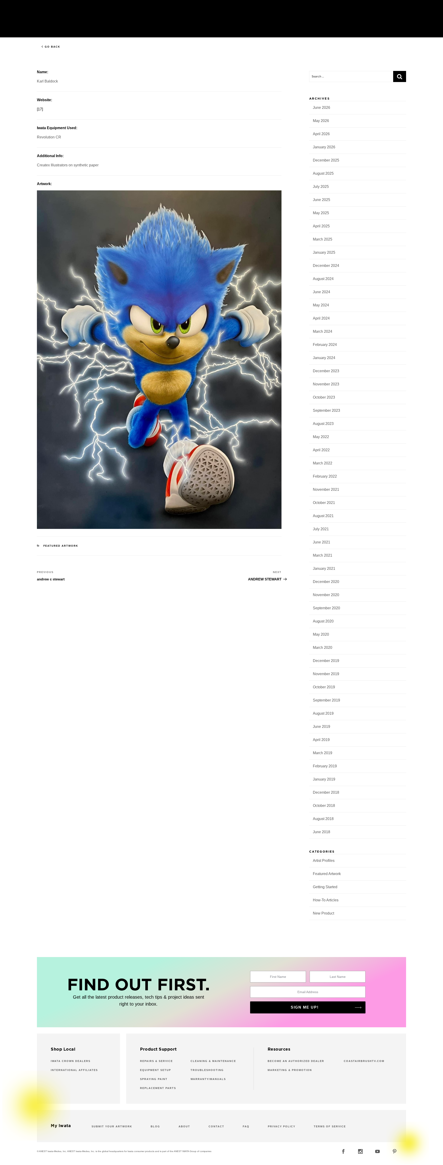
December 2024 (326, 266)
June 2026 (321, 108)
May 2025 (321, 213)
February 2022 (325, 476)
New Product (323, 913)
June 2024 (321, 292)
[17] (40, 109)
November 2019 (326, 674)
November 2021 (326, 489)
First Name (278, 977)
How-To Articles (325, 900)
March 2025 (322, 239)
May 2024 (321, 305)
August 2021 (323, 516)
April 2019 (321, 740)
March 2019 (322, 753)
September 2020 (326, 608)
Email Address (307, 992)
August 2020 (323, 621)
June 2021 (321, 542)
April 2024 (321, 318)
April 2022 (321, 450)
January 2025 (324, 252)
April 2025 (321, 226)
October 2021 (324, 503)
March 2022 (322, 463)
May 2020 (321, 634)
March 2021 (322, 555)
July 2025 (321, 187)
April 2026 (321, 134)
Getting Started (325, 887)
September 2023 (326, 410)
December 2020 (326, 582)
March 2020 (322, 648)
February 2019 (325, 766)
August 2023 (323, 424)
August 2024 (323, 279)
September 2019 (326, 700)
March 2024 (322, 331)
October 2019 (324, 687)
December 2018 (326, 792)
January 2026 (324, 147)
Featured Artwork (60, 545)
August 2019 (323, 713)
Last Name (338, 977)
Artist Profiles (324, 861)
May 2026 (321, 121)
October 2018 (324, 806)
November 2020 (326, 595)
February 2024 (325, 345)
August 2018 (323, 819)
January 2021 (324, 568)
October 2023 (324, 397)
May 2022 (321, 437)
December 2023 (326, 371)
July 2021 (321, 529)
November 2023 (326, 384)
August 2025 (323, 173)
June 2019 (321, 727)
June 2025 (321, 200)
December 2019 (326, 661)
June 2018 (321, 832)
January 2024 (324, 358)
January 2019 (324, 779)
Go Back (52, 46)
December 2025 (326, 160)
